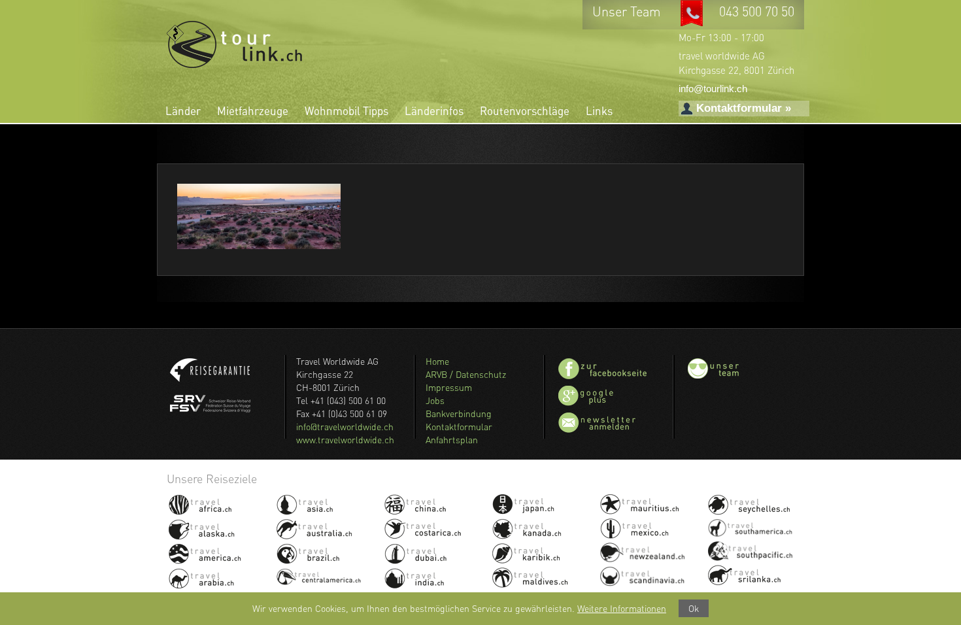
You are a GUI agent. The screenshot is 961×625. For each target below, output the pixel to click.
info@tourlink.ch (713, 88)
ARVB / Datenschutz (466, 374)
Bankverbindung (459, 413)
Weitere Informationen (621, 608)
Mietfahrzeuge (252, 111)
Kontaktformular (459, 426)
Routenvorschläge (524, 111)
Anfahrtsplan (452, 439)
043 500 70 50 (756, 11)
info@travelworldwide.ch (345, 426)
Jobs (435, 400)
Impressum (449, 387)
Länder (183, 111)
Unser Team (628, 11)
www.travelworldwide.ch (345, 439)
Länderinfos (434, 111)
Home (437, 361)
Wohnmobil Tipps (346, 111)
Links (599, 111)
